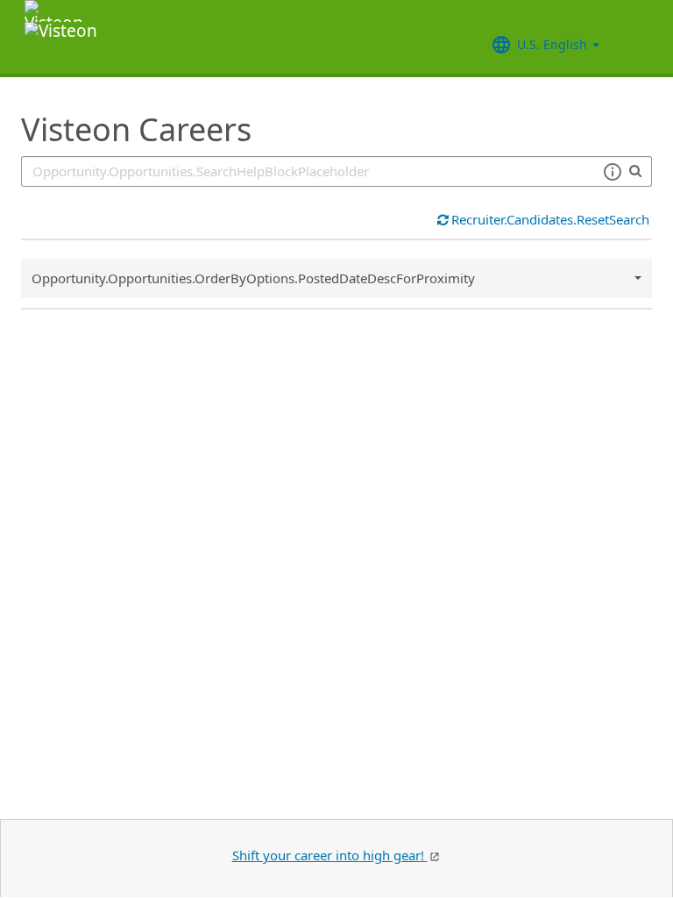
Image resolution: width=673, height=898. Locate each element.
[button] (612, 171)
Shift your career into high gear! (330, 855)
